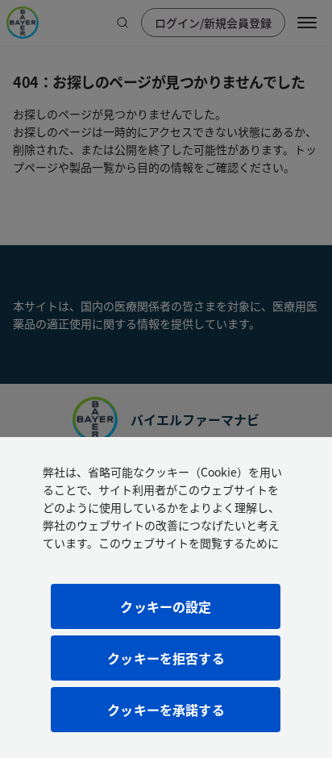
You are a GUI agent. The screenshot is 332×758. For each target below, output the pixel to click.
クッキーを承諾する (165, 709)
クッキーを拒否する (165, 658)
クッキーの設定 (165, 606)
